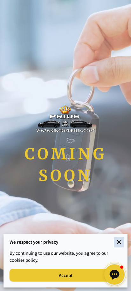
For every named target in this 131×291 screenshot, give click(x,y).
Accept (65, 275)
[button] (114, 274)
